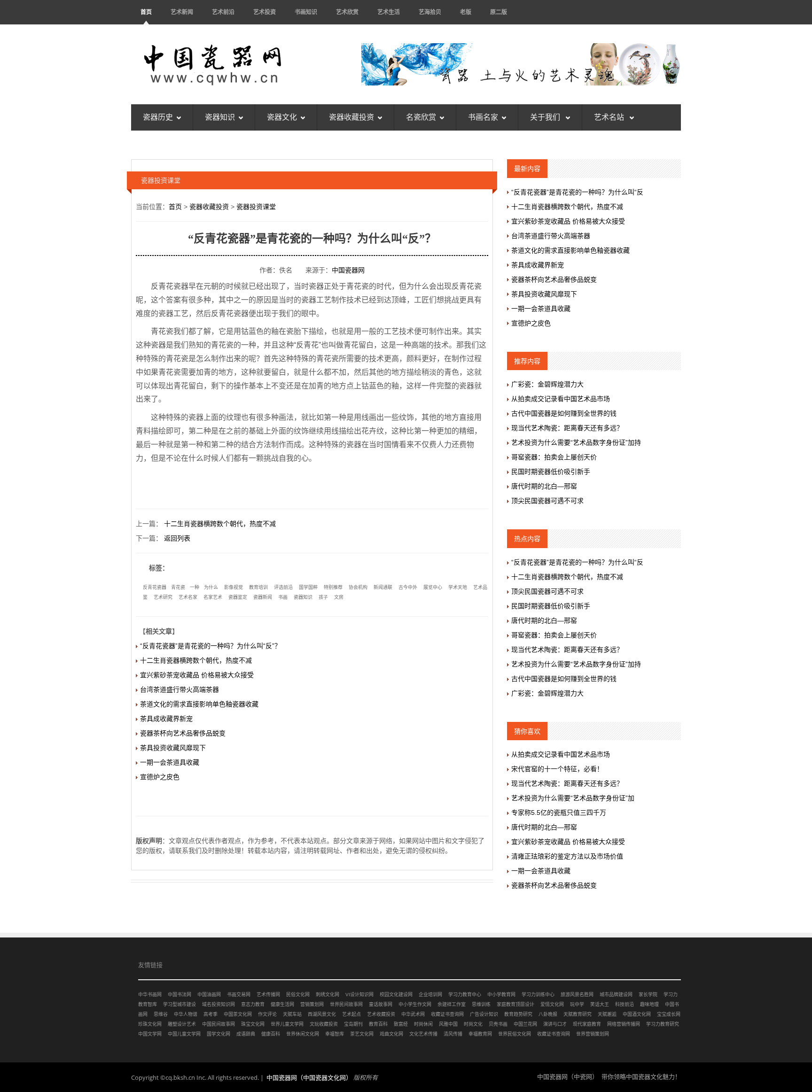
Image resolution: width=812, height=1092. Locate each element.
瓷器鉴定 (237, 597)
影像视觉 (233, 587)
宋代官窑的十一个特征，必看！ (557, 769)
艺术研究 (163, 597)
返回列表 (177, 538)
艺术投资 (264, 12)
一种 (194, 587)
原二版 (498, 12)
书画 (283, 597)
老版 (465, 12)
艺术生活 (388, 12)
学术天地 (457, 587)
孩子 (323, 597)
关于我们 (546, 117)
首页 (146, 12)
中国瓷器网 (348, 270)
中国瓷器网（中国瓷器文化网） (309, 1077)
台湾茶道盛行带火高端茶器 (179, 689)
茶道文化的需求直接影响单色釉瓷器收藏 (199, 704)
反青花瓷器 (154, 587)
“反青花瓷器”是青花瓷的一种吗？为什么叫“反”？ (210, 646)
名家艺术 (212, 597)
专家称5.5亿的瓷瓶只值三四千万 (558, 812)
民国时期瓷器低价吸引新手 (550, 471)
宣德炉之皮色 (160, 777)
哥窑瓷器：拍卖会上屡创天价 (554, 457)
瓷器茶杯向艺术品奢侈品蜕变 (183, 733)
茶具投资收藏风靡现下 (173, 747)
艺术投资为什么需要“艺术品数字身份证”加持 (576, 442)
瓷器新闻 (262, 597)
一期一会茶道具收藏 (169, 762)
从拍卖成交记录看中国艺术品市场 (560, 399)
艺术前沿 (223, 12)
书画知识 (306, 12)
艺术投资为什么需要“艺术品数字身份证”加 (572, 798)
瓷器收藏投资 (351, 117)
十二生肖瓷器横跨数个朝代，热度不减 (220, 523)
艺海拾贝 (430, 12)
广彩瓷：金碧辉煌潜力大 (547, 384)
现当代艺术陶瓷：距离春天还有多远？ (567, 428)
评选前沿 (283, 587)
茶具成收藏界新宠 (166, 718)
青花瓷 (178, 587)
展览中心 (432, 587)
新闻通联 (383, 587)
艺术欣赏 (347, 12)
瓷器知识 (220, 117)
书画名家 (483, 117)
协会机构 (358, 587)
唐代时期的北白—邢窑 (544, 486)
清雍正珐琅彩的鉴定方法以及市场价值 (567, 856)
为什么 (211, 587)
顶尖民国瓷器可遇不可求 (547, 500)
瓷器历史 (158, 117)
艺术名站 (610, 117)
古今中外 (407, 587)
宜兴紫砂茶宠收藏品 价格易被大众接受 (197, 675)
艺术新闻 (182, 12)
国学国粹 (308, 587)
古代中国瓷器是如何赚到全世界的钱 (564, 413)
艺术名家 (188, 597)
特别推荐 (333, 587)
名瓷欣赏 (421, 117)
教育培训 (258, 587)
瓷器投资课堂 (256, 206)
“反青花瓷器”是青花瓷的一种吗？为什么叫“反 (577, 192)
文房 (339, 597)
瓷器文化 (282, 117)
